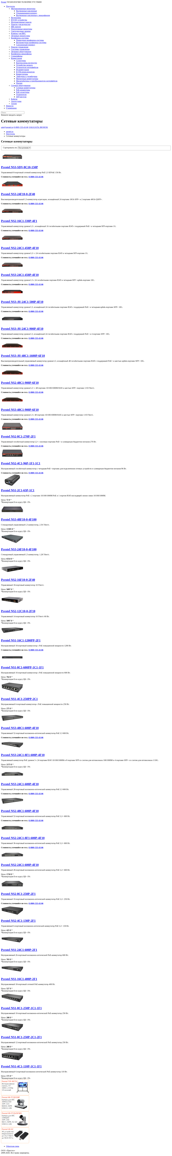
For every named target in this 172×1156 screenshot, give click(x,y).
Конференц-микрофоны (21, 54)
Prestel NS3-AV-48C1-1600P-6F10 (23, 355)
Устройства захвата (24, 65)
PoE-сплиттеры (22, 92)
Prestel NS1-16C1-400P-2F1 (19, 979)
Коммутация (16, 58)
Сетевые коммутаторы (25, 88)
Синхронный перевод (25, 45)
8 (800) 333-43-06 (21, 127)
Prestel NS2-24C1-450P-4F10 (20, 248)
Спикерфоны (16, 56)
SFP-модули (21, 97)
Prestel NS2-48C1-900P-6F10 (20, 382)
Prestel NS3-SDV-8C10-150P (19, 167)
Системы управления (20, 49)
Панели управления (19, 47)
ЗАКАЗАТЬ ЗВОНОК (38, 127)
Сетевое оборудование (20, 85)
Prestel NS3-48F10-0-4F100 (19, 519)
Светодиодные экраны (21, 31)
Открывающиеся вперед (26, 13)
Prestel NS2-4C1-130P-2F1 (18, 920)
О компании (11, 108)
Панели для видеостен (20, 24)
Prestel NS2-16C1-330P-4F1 (19, 221)
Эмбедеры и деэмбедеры (26, 76)
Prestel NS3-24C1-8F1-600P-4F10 (23, 755)
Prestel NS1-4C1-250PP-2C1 (19, 699)
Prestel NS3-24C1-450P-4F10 (20, 274)
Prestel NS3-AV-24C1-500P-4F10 (22, 301)
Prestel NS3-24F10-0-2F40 (18, 194)
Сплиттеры (21, 61)
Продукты (10, 6)
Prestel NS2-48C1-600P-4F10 (20, 811)
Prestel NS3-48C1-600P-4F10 (20, 728)
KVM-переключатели (25, 72)
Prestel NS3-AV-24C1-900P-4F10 (22, 328)
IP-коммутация (22, 70)
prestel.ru (9, 131)
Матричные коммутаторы (27, 79)
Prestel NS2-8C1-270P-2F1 (18, 436)
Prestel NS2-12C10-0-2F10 (18, 611)
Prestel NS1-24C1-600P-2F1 (19, 949)
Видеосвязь (16, 18)
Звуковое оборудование (21, 51)
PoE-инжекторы (23, 90)
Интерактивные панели (21, 22)
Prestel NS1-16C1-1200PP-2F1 (21, 640)
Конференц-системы (20, 38)
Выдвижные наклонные (26, 11)
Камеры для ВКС (18, 33)
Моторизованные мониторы (23, 9)
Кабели (14, 99)
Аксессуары (16, 101)
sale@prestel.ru (7, 127)
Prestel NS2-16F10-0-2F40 (18, 579)
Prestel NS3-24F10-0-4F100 (19, 549)
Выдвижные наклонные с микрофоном (33, 15)
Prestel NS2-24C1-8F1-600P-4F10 (23, 838)
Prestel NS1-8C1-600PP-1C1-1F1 (22, 667)
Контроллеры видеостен (26, 63)
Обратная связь (12, 1146)
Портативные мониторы (21, 29)
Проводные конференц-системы (30, 40)
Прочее (19, 83)
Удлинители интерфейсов (27, 67)
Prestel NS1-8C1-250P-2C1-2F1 (21, 1037)
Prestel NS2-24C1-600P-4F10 (20, 864)
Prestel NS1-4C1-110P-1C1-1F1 (21, 1066)
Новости (9, 106)
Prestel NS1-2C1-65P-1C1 (17, 490)
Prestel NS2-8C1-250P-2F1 (18, 893)
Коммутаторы (22, 74)
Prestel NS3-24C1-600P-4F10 (20, 784)
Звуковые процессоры (20, 36)
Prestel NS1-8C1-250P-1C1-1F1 (21, 1008)
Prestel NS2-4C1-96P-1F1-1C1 (20, 463)
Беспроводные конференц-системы (31, 42)
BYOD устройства (19, 20)
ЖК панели (16, 27)
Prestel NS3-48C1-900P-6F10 (20, 409)
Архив (14, 103)
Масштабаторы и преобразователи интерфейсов (36, 81)
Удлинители (21, 94)
